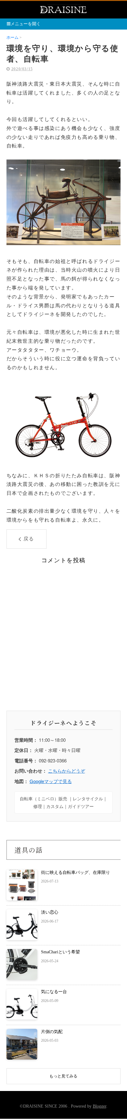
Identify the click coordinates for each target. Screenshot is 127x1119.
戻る (28, 538)
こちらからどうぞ (66, 770)
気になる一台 (54, 991)
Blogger (99, 1106)
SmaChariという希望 (60, 952)
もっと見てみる (63, 1076)
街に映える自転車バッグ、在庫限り (75, 872)
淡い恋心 (49, 912)
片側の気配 (52, 1031)
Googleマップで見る (51, 781)
